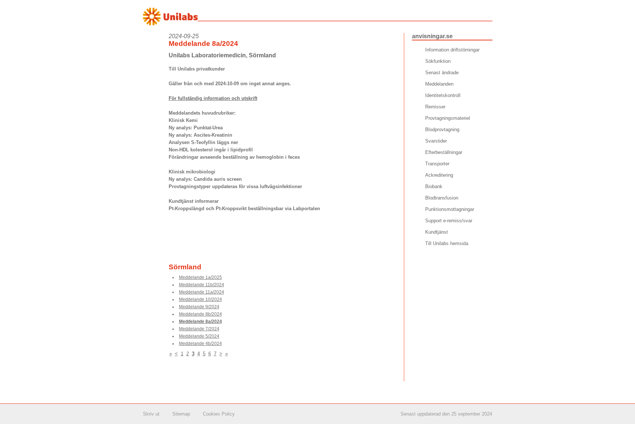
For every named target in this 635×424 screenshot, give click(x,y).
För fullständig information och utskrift (213, 98)
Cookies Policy (219, 414)
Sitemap (181, 414)
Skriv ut (151, 414)
